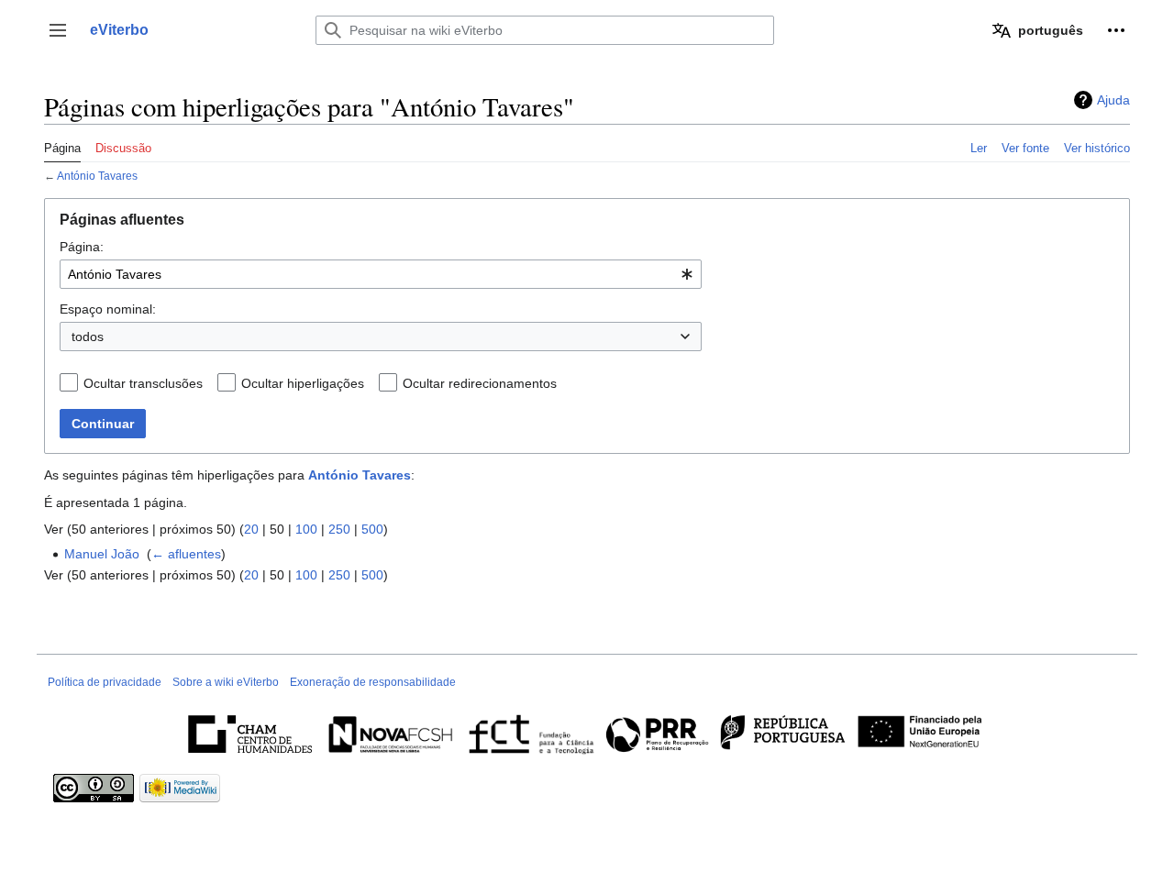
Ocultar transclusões (143, 383)
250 (339, 529)
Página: (82, 246)
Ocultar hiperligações (302, 383)
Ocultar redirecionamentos (480, 383)
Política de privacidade (104, 682)
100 (306, 529)
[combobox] (381, 274)
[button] (58, 30)
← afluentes (186, 553)
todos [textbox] (88, 336)
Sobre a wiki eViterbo (225, 682)
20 (251, 529)
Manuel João (101, 553)
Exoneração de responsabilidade (373, 682)
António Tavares (97, 176)
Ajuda (1113, 100)
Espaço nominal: (108, 309)
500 (372, 529)
